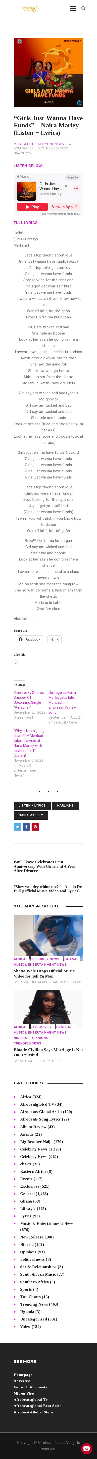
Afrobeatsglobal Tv (31, 1400)
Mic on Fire (24, 1393)
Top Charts (30, 1297)
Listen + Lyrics (32, 806)
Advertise (22, 1381)
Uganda (27, 1312)
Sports (26, 1289)
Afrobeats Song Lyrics (40, 1119)
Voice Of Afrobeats (30, 1387)
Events (26, 1179)
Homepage (23, 1375)
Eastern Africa (33, 1171)
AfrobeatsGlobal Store (33, 1412)
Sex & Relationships (38, 1267)
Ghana (70, 959)
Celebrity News (45, 959)
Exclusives (41, 1027)
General (64, 1027)
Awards (27, 1134)
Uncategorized (33, 1319)
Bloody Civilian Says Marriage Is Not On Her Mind (48, 1052)
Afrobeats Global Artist (41, 1112)
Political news (32, 1259)
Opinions (40, 1038)
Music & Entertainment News (39, 144)
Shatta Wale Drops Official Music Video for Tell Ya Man (44, 974)
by (31, 982)
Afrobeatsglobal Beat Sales (37, 1406)
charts (26, 1164)
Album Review (33, 1127)
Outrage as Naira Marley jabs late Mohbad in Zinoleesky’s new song (62, 702)
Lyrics (26, 1216)
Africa (19, 959)
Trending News (28, 1043)
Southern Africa (34, 1282)
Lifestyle (28, 1208)
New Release (31, 1237)
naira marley (31, 815)
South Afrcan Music (38, 1274)
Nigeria (20, 1038)
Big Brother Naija (36, 1142)
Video (25, 1326)
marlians (65, 806)
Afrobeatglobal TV (37, 1104)
